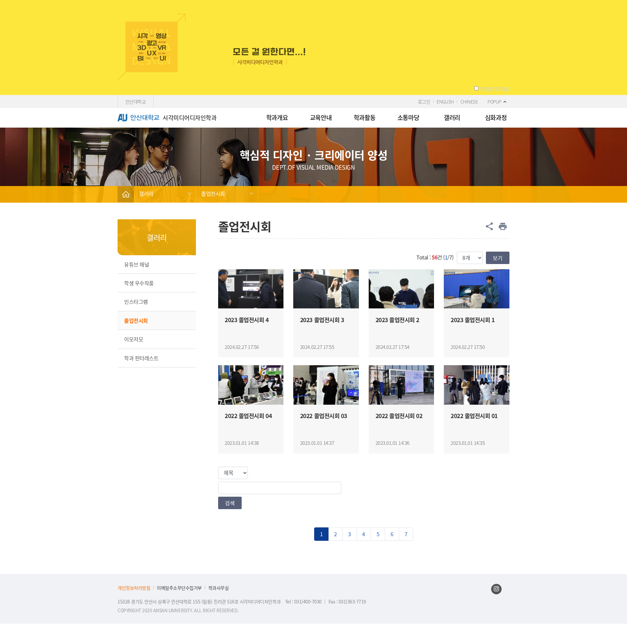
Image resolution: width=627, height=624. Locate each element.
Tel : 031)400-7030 (304, 601)
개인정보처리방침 (134, 588)
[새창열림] (496, 589)
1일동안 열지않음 (494, 89)
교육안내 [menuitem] (320, 117)
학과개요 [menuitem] (277, 117)
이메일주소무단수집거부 (179, 588)
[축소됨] (126, 194)
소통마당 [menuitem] (408, 117)
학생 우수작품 (139, 283)
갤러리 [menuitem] (452, 117)
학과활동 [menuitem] (364, 117)
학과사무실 (218, 588)
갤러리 (146, 193)
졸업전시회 (213, 193)
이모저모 (133, 339)
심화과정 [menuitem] (495, 117)
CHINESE (469, 101)
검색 (230, 503)
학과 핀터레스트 (141, 358)
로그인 (424, 101)
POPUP (494, 101)
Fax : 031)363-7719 (347, 601)
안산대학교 (135, 101)
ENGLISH (445, 101)
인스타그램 (136, 301)
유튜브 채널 (136, 264)
